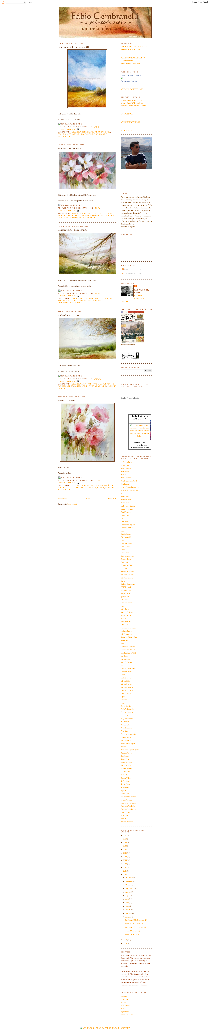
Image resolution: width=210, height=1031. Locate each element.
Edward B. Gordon (127, 571)
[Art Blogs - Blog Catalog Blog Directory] (105, 1028)
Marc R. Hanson (126, 662)
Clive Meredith (126, 537)
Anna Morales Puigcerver (130, 487)
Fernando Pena (126, 590)
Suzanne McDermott (128, 796)
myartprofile (125, 1011)
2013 (125, 864)
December (129, 877)
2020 (125, 839)
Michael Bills (125, 681)
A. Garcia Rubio (126, 462)
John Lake (124, 624)
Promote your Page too (129, 81)
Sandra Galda (125, 771)
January (128, 917)
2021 (125, 835)
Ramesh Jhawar (126, 753)
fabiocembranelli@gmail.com (131, 100)
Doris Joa (124, 568)
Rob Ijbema (125, 756)
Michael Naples (126, 684)
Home (87, 499)
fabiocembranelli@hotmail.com (132, 103)
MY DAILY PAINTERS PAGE (132, 89)
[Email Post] (77, 129)
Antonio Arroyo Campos (129, 490)
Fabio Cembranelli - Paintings (131, 75)
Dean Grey (125, 553)
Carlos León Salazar (128, 506)
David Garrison (126, 543)
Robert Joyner (126, 759)
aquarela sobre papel (83, 132)
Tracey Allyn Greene (128, 809)
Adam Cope (125, 465)
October (128, 885)
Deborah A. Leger (127, 556)
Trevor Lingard (126, 812)
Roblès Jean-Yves (127, 762)
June (127, 899)
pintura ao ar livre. (96, 386)
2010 (125, 874)
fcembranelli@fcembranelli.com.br (133, 105)
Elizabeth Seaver (127, 578)
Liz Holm (124, 656)
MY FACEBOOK (127, 114)
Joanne (123, 618)
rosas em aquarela (94, 487)
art (84, 384)
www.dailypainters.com (140, 448)
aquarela (76, 384)
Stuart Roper (125, 787)
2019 (125, 842)
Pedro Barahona (126, 728)
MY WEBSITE (126, 130)
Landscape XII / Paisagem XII (73, 47)
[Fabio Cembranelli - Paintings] (122, 78)
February (128, 913)
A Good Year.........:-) (68, 315)
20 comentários (67, 483)
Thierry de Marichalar (128, 803)
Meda (123, 674)
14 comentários (67, 296)
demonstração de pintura (92, 301)
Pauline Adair (125, 725)
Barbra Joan (125, 496)
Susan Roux (125, 793)
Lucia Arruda (125, 659)
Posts (126, 269)
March (128, 910)
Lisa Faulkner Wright (128, 653)
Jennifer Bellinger (127, 612)
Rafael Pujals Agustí (128, 743)
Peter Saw (124, 731)
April (127, 906)
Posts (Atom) (72, 504)
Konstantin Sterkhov (128, 646)
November (129, 881)
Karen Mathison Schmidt (129, 637)
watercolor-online (127, 1015)
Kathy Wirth (125, 640)
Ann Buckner (125, 484)
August (128, 892)
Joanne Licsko (126, 621)
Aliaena (123, 474)
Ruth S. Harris (126, 765)
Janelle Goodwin (127, 603)
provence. (74, 134)
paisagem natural (79, 303)
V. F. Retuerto (125, 815)
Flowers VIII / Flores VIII (71, 148)
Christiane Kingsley (128, 524)
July (127, 895)
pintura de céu (102, 132)
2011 (125, 871)
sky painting (87, 134)
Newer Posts (62, 499)
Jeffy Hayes (125, 609)
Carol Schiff (125, 515)
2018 (125, 846)
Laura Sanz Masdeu (128, 650)
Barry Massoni (126, 499)
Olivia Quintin (126, 706)
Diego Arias (125, 562)
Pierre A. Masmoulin (128, 734)
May (127, 902)
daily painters (125, 1005)
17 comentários (67, 129)
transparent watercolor (82, 217)
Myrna (123, 696)
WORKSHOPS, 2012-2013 (130, 63)
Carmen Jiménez (127, 509)
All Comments (129, 273)
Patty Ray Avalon (127, 718)
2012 (125, 867)
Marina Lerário (126, 671)
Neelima (124, 700)
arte (102, 213)
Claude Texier (126, 534)
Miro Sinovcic (126, 693)
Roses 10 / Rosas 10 (68, 400)
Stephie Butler (126, 784)
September (129, 888)
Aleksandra (125, 471)
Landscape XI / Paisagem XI (72, 229)
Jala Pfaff (124, 600)
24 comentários (67, 381)
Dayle (123, 549)
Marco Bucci (125, 665)
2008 (125, 943)
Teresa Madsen (126, 800)
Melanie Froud (126, 678)
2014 (125, 860)
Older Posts (112, 499)
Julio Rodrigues (126, 634)
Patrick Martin (126, 715)
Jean (122, 606)
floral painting (76, 487)
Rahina (123, 746)
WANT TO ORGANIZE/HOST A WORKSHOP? (133, 59)
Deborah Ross (126, 559)
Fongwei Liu (125, 593)
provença (63, 134)
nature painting (76, 215)
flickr (122, 1008)
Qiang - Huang (126, 737)
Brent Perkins (125, 503)
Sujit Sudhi (124, 790)
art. (97, 213)
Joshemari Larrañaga (128, 628)
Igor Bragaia (125, 596)
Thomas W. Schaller (128, 806)
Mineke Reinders (127, 690)
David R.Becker (126, 546)
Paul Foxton (125, 721)
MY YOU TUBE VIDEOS (130, 122)
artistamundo (125, 999)
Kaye (123, 643)
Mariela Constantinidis (129, 668)
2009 (125, 939)
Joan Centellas (126, 615)
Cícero (123, 540)
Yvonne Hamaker (127, 821)
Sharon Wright (126, 778)
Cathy (123, 518)
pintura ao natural (95, 215)
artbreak (124, 996)
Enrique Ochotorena (128, 584)
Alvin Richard (126, 477)
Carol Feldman (126, 512)
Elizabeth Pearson (127, 574)
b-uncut (123, 1002)
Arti (122, 493)
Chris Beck (125, 521)
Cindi (122, 531)
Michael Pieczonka (127, 687)
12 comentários (67, 210)
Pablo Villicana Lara (128, 709)
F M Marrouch (126, 587)
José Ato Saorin (126, 631)
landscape (63, 303)
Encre (123, 581)
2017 (125, 849)
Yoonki (123, 818)
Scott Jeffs (124, 775)
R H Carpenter (126, 740)
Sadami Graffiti (126, 768)
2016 (125, 853)
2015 (125, 856)
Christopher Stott (126, 527)
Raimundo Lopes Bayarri (130, 750)
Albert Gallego (126, 468)
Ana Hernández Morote (129, 481)
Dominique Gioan (127, 565)
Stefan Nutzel (125, 781)
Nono (123, 703)
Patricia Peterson (127, 712)
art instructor (80, 298)
